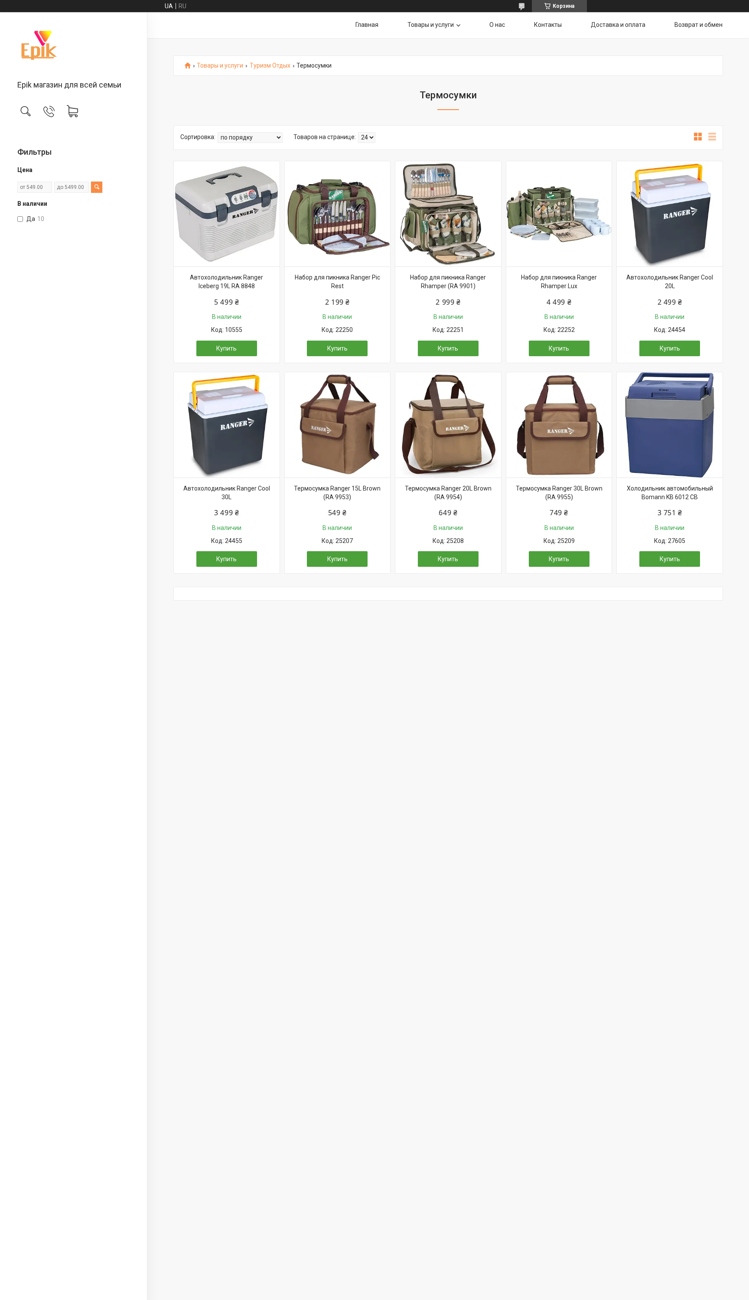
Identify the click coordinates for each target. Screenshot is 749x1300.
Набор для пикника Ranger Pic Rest (337, 281)
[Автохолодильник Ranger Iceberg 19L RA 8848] (227, 214)
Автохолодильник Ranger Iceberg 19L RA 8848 (226, 281)
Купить (226, 348)
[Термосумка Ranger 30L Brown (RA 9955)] (559, 425)
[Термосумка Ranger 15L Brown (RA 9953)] (338, 425)
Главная (366, 24)
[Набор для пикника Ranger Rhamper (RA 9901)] (448, 214)
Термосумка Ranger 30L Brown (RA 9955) (559, 492)
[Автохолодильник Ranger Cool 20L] (670, 214)
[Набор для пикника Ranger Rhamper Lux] (559, 214)
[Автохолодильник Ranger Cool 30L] (227, 425)
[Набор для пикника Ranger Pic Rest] (338, 214)
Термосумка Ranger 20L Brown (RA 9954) (448, 492)
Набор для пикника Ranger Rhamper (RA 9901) (448, 281)
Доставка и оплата (618, 24)
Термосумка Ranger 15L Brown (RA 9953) (337, 492)
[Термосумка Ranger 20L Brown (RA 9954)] (448, 425)
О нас (497, 24)
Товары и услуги (430, 24)
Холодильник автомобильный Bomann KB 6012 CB (670, 492)
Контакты (548, 24)
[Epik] (73, 46)
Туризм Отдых (270, 65)
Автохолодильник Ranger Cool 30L (226, 492)
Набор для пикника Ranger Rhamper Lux (559, 281)
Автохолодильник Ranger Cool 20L (669, 281)
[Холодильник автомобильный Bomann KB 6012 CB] (670, 425)
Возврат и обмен (698, 24)
